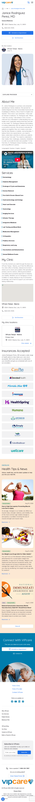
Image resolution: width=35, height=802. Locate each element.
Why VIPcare (5, 711)
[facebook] (12, 701)
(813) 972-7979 (9, 28)
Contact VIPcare (17, 692)
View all (17, 626)
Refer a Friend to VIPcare (8, 735)
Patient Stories (6, 717)
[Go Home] (7, 2)
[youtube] (15, 701)
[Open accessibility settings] (3, 799)
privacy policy (25, 755)
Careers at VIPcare (7, 732)
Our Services (5, 714)
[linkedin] (19, 701)
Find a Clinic (16, 686)
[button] (7, 9)
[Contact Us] (28, 2)
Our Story (4, 729)
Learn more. (5, 798)
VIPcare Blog (5, 726)
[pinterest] (23, 701)
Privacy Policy (17, 791)
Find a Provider (17, 689)
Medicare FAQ (5, 720)
